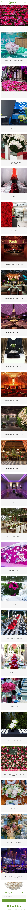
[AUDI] (14, 499)
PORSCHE (14, 128)
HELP (4, 909)
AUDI (14, 502)
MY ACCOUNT (21, 909)
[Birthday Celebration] (14, 839)
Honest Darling (14, 808)
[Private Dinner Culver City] (14, 737)
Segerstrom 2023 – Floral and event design (14, 876)
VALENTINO (14, 196)
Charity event (14, 706)
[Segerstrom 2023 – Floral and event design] (14, 873)
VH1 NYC (14, 94)
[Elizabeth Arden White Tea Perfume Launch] (14, 771)
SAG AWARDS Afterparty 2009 (14, 264)
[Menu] (25, 2)
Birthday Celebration (14, 842)
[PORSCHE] (14, 125)
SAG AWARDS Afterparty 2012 (14, 366)
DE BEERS (14, 230)
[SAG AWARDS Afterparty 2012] (14, 363)
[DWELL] (14, 601)
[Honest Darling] (14, 805)
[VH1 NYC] (14, 91)
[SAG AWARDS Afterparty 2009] (14, 261)
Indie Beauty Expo (14, 570)
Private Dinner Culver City (14, 740)
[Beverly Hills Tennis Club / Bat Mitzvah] (14, 57)
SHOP (15, 909)
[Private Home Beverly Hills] (14, 635)
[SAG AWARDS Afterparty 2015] (14, 465)
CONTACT (9, 909)
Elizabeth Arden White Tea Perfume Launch (14, 775)
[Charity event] (14, 703)
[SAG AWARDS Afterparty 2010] (14, 295)
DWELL (14, 604)
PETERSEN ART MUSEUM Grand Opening (14, 163)
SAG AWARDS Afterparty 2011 (14, 332)
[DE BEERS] (14, 227)
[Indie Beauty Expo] (14, 567)
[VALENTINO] (14, 193)
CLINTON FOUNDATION (14, 536)
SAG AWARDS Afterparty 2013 (14, 400)
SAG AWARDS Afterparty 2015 (14, 468)
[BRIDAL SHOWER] (14, 669)
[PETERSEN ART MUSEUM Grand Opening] (14, 159)
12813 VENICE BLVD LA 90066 (14, 913)
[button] (14, 900)
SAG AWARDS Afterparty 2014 (14, 434)
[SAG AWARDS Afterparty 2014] (14, 431)
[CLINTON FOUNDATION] (14, 533)
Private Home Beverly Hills (14, 638)
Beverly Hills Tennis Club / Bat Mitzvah (14, 61)
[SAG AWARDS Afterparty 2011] (14, 329)
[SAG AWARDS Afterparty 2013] (14, 397)
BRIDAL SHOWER (14, 672)
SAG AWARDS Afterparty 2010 (14, 298)
